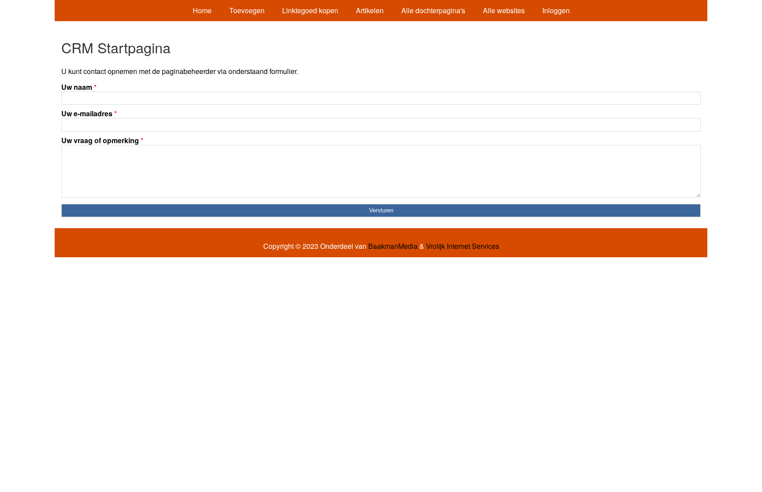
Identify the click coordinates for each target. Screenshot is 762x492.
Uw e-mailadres (89, 113)
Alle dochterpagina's (433, 10)
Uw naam (79, 87)
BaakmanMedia (393, 246)
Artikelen (370, 10)
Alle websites (504, 10)
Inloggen (556, 10)
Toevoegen (247, 10)
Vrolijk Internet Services (462, 246)
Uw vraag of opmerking (102, 140)
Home (202, 10)
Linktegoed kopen (310, 10)
